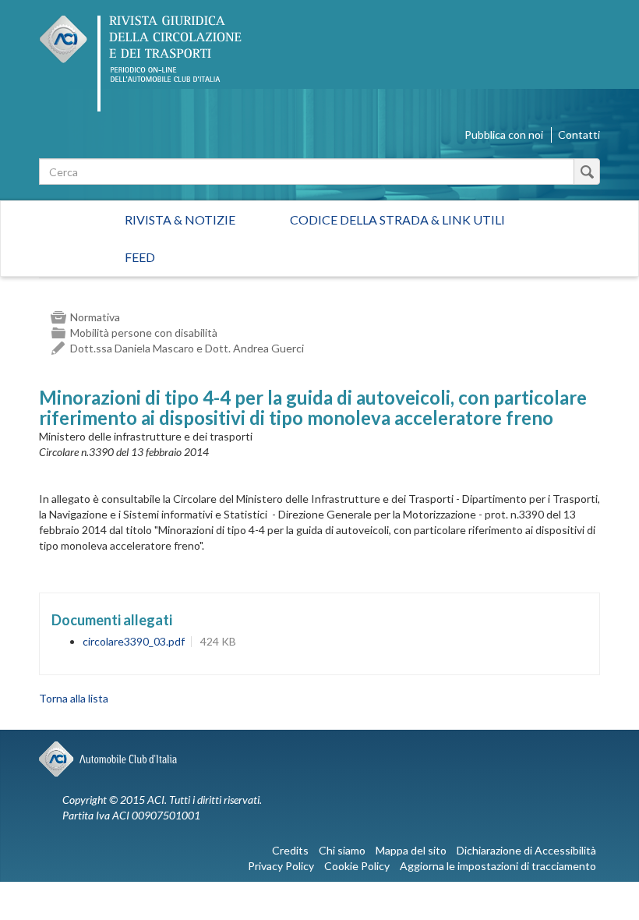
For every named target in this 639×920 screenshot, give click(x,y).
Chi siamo (342, 850)
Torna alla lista (73, 698)
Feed (140, 256)
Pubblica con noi (503, 134)
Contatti (579, 134)
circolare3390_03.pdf (134, 641)
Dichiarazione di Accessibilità (526, 850)
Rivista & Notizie (180, 219)
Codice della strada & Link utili (397, 219)
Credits (290, 850)
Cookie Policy (357, 865)
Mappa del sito (411, 850)
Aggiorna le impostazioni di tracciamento (498, 865)
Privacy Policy (281, 865)
